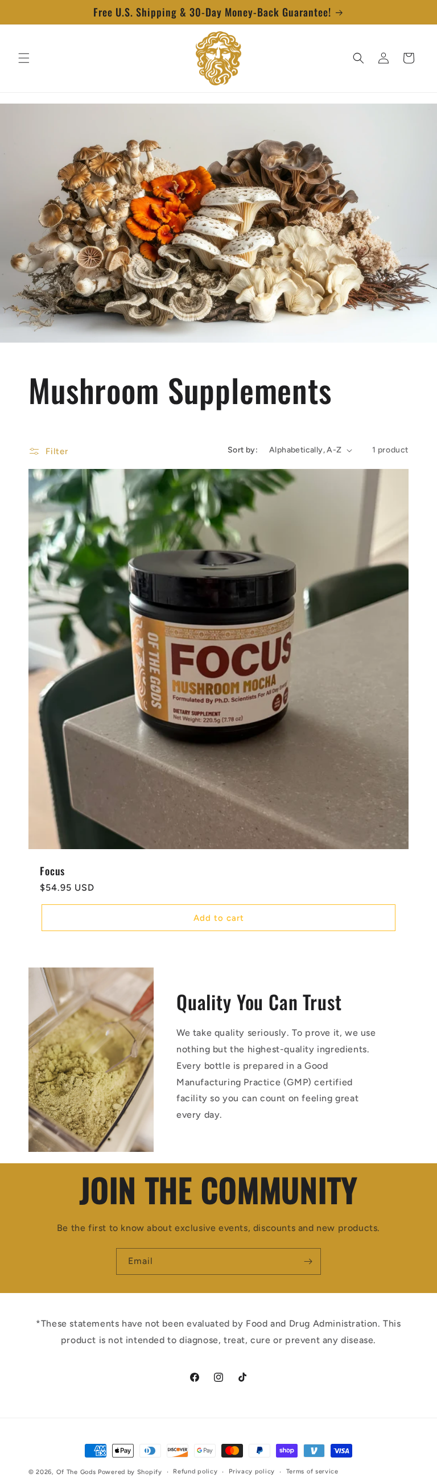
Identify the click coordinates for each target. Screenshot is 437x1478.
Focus (52, 870)
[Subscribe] (307, 1261)
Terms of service (312, 1471)
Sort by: (243, 450)
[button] (23, 58)
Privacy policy (252, 1471)
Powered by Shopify (130, 1472)
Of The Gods (76, 1472)
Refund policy (195, 1471)
